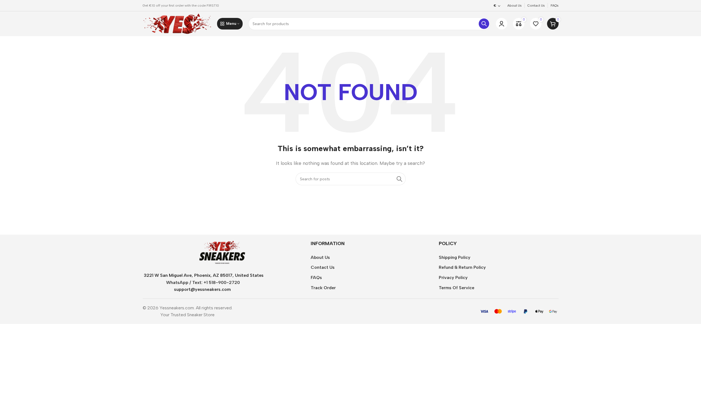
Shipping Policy (454, 257)
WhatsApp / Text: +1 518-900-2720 (203, 282)
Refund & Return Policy (462, 267)
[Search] (484, 23)
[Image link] (222, 252)
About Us (320, 257)
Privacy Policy (453, 277)
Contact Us (323, 267)
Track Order (323, 287)
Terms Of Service (456, 287)
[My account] (501, 23)
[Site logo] (177, 23)
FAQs (316, 277)
